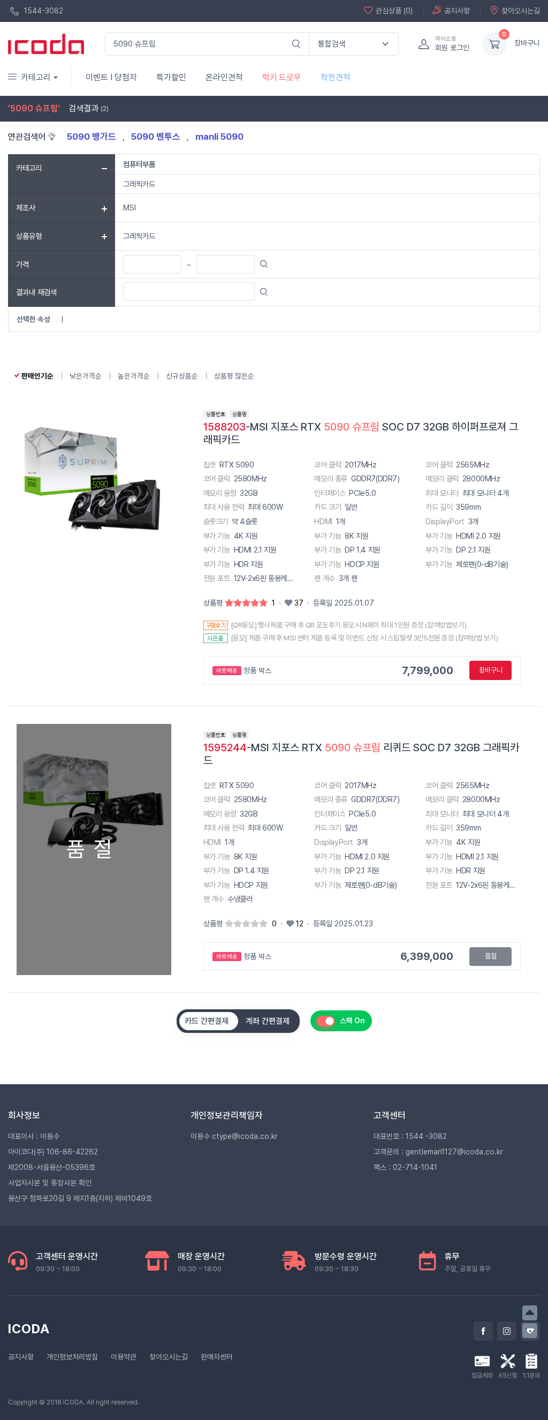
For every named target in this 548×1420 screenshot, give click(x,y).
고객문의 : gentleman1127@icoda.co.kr (438, 1151)
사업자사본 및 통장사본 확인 (50, 1183)
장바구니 (527, 43)
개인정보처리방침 (72, 1357)
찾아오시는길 (520, 10)
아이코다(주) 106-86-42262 (53, 1151)
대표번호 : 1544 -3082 (410, 1136)
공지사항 (457, 10)
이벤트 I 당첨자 (111, 77)
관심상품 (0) (394, 10)
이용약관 (123, 1357)
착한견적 (336, 77)
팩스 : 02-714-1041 (405, 1167)
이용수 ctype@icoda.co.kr (234, 1136)
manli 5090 (219, 136)
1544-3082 (42, 10)
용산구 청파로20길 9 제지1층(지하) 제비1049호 (80, 1198)
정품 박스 (243, 670)
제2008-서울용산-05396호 (51, 1167)
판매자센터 (217, 1357)
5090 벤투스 (156, 136)
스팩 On (352, 1020)
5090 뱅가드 (92, 136)
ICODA (29, 1328)
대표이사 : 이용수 (33, 1136)
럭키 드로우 (281, 77)
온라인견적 (224, 77)
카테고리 (36, 77)
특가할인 (171, 77)
